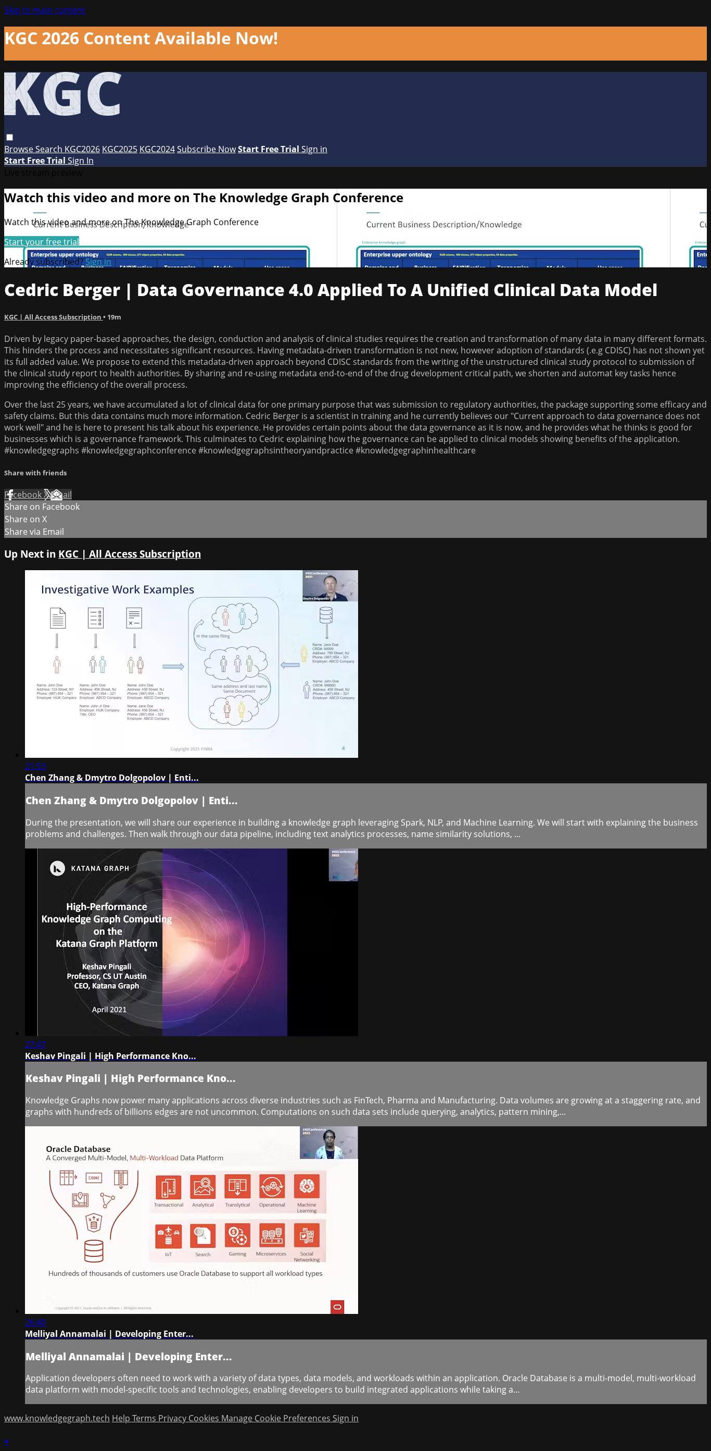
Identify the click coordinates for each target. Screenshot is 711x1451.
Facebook (24, 494)
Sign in (314, 149)
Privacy (173, 1418)
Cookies (204, 1418)
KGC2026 (82, 149)
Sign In (81, 160)
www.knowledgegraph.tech (57, 1418)
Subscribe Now (206, 149)
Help (122, 1418)
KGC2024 (157, 149)
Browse (19, 149)
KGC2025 (119, 149)
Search (50, 149)
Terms (145, 1418)
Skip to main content (44, 10)
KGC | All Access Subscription (53, 317)
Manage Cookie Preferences (277, 1418)
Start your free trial (41, 242)
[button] (9, 137)
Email (61, 494)
